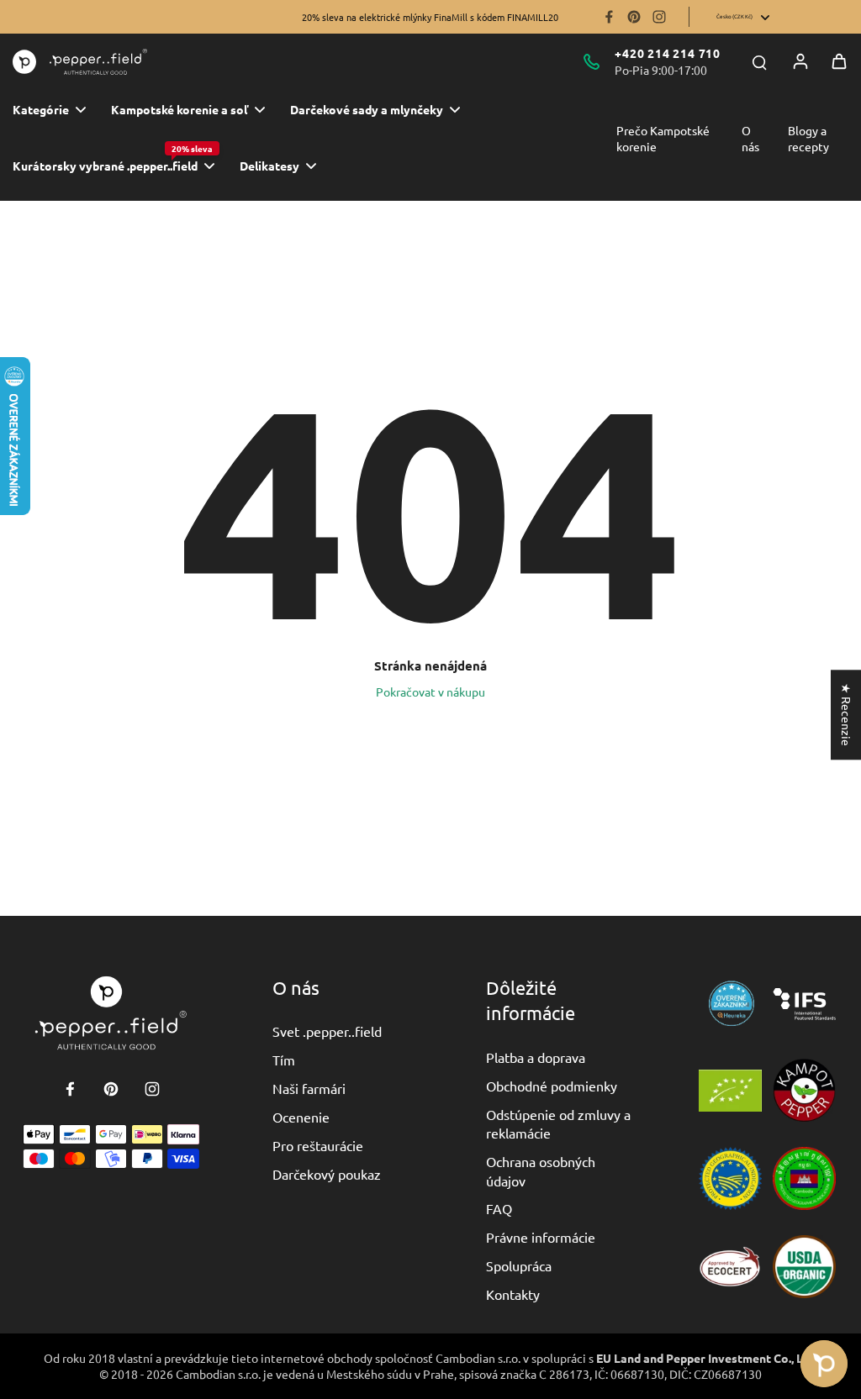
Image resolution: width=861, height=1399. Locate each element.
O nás (750, 138)
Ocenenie (301, 1116)
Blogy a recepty (808, 138)
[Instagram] (659, 17)
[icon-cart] (839, 61)
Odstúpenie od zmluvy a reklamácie (558, 1123)
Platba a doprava (535, 1057)
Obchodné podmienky (551, 1085)
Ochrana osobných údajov (540, 1170)
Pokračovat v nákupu (430, 691)
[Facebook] (608, 17)
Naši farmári (309, 1088)
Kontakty (513, 1294)
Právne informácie (540, 1236)
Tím (283, 1059)
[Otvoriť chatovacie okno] (824, 1363)
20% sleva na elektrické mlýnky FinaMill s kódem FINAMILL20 (430, 17)
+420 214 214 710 (668, 53)
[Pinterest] (634, 17)
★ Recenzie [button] (846, 714)
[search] (759, 61)
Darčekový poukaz (326, 1173)
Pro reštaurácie (317, 1145)
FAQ (499, 1208)
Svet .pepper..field (327, 1031)
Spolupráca (519, 1265)
